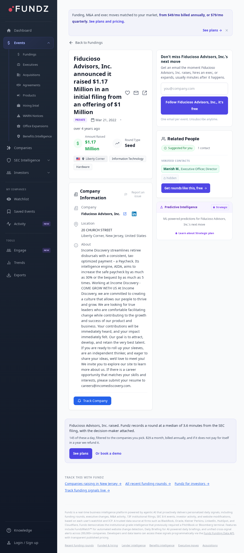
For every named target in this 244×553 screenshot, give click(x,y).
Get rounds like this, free (183, 188)
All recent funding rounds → (148, 483)
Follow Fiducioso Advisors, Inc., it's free (194, 105)
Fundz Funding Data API (219, 533)
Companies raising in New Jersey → (93, 483)
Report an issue (138, 194)
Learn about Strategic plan (196, 233)
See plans (80, 453)
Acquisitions (210, 545)
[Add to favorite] (127, 93)
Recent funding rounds (79, 545)
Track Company (95, 400)
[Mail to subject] (136, 93)
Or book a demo (108, 453)
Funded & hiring (107, 545)
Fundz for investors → (192, 483)
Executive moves (188, 545)
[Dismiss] (226, 30)
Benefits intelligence (161, 545)
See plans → (212, 30)
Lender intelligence (134, 545)
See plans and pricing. (107, 21)
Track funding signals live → (87, 490)
